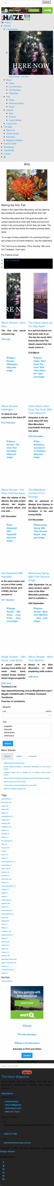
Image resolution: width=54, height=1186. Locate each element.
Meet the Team (12, 1111)
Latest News (12, 29)
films (4, 844)
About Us (10, 130)
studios (5, 945)
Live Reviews (15, 86)
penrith (5, 907)
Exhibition (6, 827)
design (5, 820)
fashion (5, 830)
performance (6, 910)
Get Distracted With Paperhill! (12, 574)
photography (7, 914)
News (11, 83)
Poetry (4, 917)
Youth (4, 973)
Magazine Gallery (14, 140)
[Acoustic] (26, 729)
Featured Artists (16, 103)
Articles (7, 25)
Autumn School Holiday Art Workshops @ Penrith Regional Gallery (27, 778)
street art (5, 942)
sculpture (6, 931)
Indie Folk (5, 868)
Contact (7, 153)
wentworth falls (7, 969)
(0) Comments (12, 260)
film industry (6, 841)
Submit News (11, 1101)
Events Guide (10, 143)
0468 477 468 (10, 1133)
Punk (4, 924)
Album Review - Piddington (10, 407)
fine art (5, 848)
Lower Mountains (8, 886)
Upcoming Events (9, 959)
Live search (27, 711)
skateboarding (7, 935)
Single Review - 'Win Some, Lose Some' (13, 658)
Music (9, 79)
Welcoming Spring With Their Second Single (38, 576)
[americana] (26, 735)
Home (8, 22)
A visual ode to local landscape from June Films (20, 785)
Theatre (5, 952)
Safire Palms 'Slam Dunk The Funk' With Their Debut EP (40, 409)
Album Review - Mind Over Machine (40, 658)
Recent (7, 756)
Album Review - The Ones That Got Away (13, 491)
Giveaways (9, 146)
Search (8, 743)
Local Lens (11, 123)
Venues (5, 966)
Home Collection (8, 862)
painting (5, 903)
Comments (32, 756)
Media (4, 893)
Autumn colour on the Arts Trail (14, 782)
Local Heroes (15, 120)
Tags (5, 721)
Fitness (12, 116)
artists (5, 809)
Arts (8, 96)
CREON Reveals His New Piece (14, 763)
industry (5, 872)
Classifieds (9, 150)
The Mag (8, 126)
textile (5, 949)
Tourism (5, 956)
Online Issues (12, 133)
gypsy (4, 858)
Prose (11, 106)
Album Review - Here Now (13, 324)
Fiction (4, 837)
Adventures (6, 799)
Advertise (10, 136)
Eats (11, 113)
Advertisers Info (13, 1108)
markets (5, 889)
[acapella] (26, 726)
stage (4, 938)
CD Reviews (15, 89)
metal (4, 896)
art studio (6, 802)
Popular (19, 756)
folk (3, 851)
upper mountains (8, 963)
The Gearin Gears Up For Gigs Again (40, 324)
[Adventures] (26, 732)
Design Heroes (7, 1151)
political (5, 921)
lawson (5, 883)
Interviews (13, 93)
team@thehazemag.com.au (17, 1142)
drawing (5, 823)
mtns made (6, 900)
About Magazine (13, 1104)
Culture (9, 109)
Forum (4, 855)
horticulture (6, 865)
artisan (4, 806)
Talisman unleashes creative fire (15, 789)
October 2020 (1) (7, 981)
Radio (4, 928)
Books (4, 813)
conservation (7, 816)
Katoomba (6, 879)
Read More (6, 1093)
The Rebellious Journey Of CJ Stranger (36, 493)
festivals (5, 834)
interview (5, 875)
